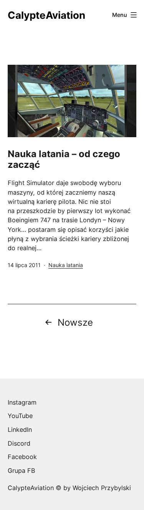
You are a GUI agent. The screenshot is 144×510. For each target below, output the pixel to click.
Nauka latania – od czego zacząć (64, 159)
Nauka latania (65, 265)
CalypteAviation (46, 15)
